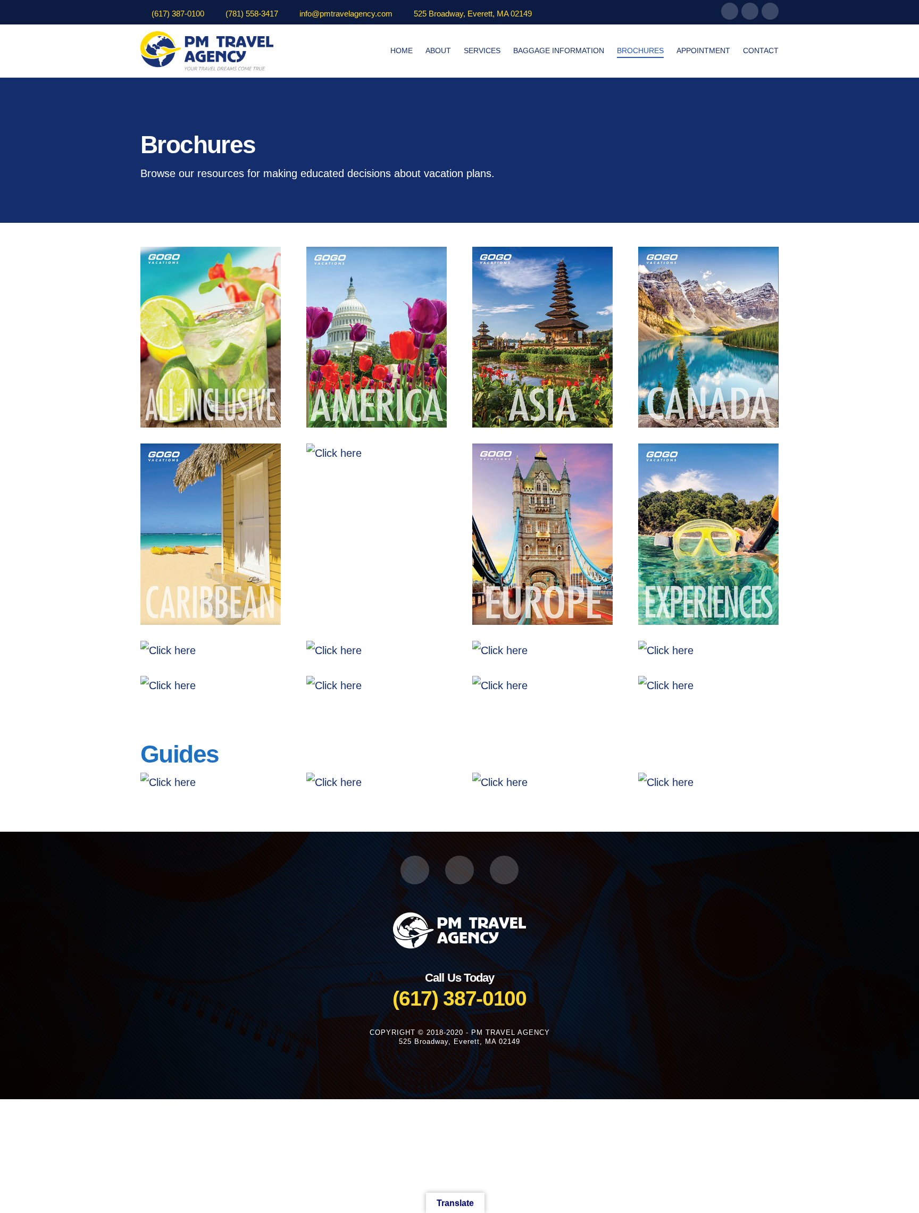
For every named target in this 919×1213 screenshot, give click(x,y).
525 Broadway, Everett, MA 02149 (473, 13)
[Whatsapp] (770, 11)
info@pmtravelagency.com (345, 13)
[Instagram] (749, 11)
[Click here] (210, 337)
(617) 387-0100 (178, 13)
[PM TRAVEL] (459, 929)
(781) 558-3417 (251, 13)
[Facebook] (729, 11)
